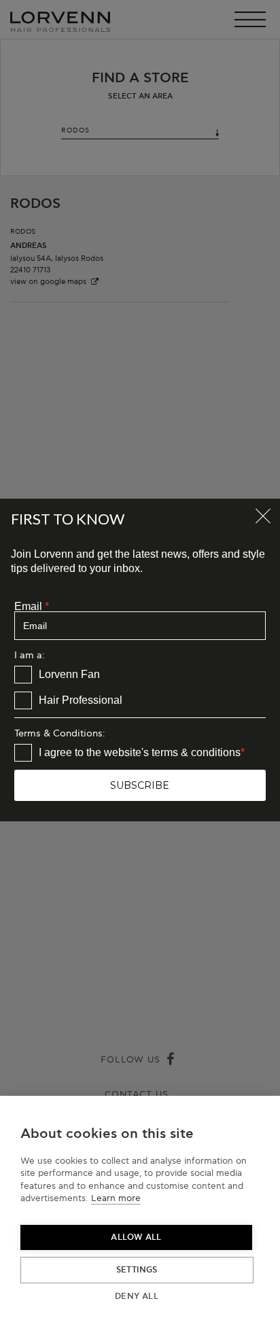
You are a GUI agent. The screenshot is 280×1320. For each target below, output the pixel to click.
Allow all (136, 1237)
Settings (137, 1270)
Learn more (116, 1198)
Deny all (136, 1296)
